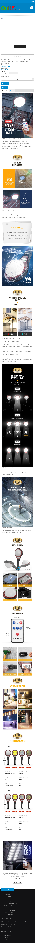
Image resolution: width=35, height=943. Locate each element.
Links (31, 1)
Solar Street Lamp (5, 66)
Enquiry (4, 87)
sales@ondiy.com (9, 926)
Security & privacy (8, 905)
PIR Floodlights (8, 939)
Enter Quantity (5, 76)
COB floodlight (7, 935)
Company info (7, 894)
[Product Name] (17, 855)
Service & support (8, 901)
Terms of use (10, 907)
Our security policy (11, 910)
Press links (9, 899)
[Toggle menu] (25, 7)
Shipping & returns (8, 912)
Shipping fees (10, 914)
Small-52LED (4, 69)
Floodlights (6, 937)
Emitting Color (5, 73)
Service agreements (12, 903)
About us (9, 896)
